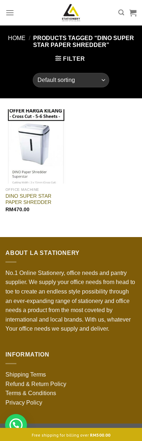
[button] (16, 425)
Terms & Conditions (30, 393)
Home (16, 38)
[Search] (121, 12)
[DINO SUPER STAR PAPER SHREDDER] (36, 146)
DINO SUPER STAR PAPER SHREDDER (28, 199)
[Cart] (133, 13)
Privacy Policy (23, 402)
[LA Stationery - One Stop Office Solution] (71, 12)
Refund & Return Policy (35, 384)
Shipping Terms (25, 374)
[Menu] (9, 12)
